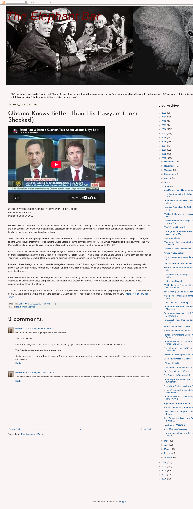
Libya (18, 307)
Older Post (146, 429)
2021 (164, 117)
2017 (164, 133)
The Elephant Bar (53, 16)
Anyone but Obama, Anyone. (177, 403)
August (167, 178)
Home (80, 429)
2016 (164, 137)
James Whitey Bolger (174, 253)
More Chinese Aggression (176, 429)
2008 (164, 470)
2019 (164, 125)
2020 (164, 121)
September (169, 174)
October (168, 170)
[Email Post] (56, 304)
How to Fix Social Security (176, 302)
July (166, 182)
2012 (164, 154)
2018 (164, 129)
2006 (164, 479)
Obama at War (28, 307)
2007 (164, 474)
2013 (164, 150)
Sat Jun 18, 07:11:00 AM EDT (40, 372)
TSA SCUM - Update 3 (174, 425)
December (169, 161)
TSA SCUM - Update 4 (174, 227)
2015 (164, 141)
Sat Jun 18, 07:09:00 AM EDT (40, 328)
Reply (18, 363)
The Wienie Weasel (173, 363)
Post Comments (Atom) (32, 434)
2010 (164, 462)
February (169, 453)
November (169, 166)
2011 (164, 158)
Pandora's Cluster (172, 238)
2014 (164, 146)
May (166, 441)
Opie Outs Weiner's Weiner (177, 371)
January (168, 457)
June (166, 186)
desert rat (20, 328)
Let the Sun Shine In (173, 281)
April (166, 445)
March (167, 449)
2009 (164, 466)
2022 (164, 113)
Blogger (122, 501)
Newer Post (14, 429)
